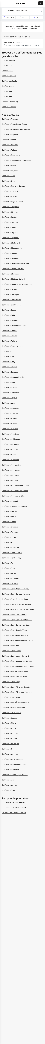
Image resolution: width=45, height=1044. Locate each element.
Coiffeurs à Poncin (9, 542)
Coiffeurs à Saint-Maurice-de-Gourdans (18, 666)
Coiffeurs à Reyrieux (10, 584)
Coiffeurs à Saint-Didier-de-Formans (16, 604)
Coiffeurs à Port (8, 563)
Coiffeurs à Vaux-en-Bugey (12, 759)
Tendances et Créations (12, 42)
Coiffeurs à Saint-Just (10, 646)
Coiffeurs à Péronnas (10, 578)
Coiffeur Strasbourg (10, 102)
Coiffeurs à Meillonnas (11, 439)
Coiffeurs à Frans (8, 351)
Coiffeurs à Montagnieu (11, 465)
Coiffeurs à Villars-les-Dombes (14, 764)
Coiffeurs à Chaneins (10, 258)
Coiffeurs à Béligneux (10, 207)
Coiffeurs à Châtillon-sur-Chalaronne (17, 284)
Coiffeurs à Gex (8, 356)
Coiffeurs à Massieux (10, 434)
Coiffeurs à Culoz (9, 315)
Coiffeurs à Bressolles (10, 191)
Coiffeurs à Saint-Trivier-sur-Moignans (17, 692)
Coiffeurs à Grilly (8, 362)
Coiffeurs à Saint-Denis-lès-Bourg (15, 599)
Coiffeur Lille (7, 65)
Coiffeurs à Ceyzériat (10, 233)
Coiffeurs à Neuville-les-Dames (14, 506)
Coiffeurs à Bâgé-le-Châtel (12, 202)
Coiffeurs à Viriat (8, 780)
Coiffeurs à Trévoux (9, 749)
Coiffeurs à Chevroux (10, 274)
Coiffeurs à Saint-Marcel (11, 651)
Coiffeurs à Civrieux (10, 289)
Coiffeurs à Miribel (9, 455)
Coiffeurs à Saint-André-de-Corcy (15, 589)
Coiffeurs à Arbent (9, 140)
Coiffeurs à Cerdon (9, 217)
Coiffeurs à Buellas (9, 196)
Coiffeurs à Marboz (9, 424)
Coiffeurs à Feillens (9, 341)
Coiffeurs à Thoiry (9, 728)
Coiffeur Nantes (8, 86)
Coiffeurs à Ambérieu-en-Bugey (14, 124)
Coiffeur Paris (7, 96)
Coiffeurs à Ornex (9, 522)
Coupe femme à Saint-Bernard (14, 807)
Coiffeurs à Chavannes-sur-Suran (15, 263)
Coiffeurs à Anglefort (10, 134)
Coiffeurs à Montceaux (11, 470)
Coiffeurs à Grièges (9, 367)
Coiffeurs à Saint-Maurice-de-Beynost (17, 661)
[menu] (3, 3)
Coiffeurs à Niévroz (9, 516)
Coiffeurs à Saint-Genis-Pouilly (14, 615)
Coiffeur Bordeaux (9, 60)
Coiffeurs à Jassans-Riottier (13, 377)
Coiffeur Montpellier (10, 81)
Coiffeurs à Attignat (9, 150)
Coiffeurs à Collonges (10, 294)
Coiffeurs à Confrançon (11, 305)
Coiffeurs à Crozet (9, 310)
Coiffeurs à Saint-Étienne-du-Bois (15, 702)
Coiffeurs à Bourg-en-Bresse (13, 186)
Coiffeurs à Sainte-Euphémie (13, 708)
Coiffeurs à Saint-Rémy (11, 682)
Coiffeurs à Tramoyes (10, 744)
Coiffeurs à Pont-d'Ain (10, 547)
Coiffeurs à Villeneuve (10, 769)
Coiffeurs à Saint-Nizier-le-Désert (15, 671)
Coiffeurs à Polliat (9, 537)
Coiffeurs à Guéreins (10, 372)
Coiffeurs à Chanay (9, 253)
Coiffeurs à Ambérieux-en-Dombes (16, 129)
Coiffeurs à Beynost (10, 171)
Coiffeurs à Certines (10, 222)
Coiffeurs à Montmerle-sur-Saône (15, 486)
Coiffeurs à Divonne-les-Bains (14, 325)
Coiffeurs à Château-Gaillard (13, 279)
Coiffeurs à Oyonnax (10, 527)
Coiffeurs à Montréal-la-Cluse (14, 496)
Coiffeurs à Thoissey (10, 733)
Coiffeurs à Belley (9, 165)
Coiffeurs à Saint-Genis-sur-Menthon (17, 620)
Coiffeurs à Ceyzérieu (10, 238)
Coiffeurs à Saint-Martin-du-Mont (15, 656)
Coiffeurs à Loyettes (10, 413)
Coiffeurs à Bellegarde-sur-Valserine (16, 160)
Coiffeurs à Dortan (9, 331)
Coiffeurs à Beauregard (11, 155)
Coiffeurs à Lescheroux (11, 408)
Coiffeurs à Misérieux (10, 460)
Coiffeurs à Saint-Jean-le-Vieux (14, 630)
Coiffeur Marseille (9, 76)
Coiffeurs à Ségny (9, 723)
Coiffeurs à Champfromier (12, 248)
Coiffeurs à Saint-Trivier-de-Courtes (16, 687)
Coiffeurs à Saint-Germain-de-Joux (16, 625)
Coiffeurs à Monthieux (11, 475)
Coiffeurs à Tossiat (9, 739)
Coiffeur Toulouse (9, 107)
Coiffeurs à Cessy (9, 227)
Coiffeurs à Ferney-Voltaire (12, 346)
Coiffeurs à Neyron (9, 511)
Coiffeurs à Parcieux (10, 532)
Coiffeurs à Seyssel (9, 718)
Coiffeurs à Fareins (9, 336)
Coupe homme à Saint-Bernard (14, 813)
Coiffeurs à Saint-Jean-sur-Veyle (15, 635)
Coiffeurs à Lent (8, 403)
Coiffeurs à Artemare (10, 145)
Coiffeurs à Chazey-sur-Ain (13, 269)
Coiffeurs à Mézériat (10, 501)
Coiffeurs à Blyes (8, 181)
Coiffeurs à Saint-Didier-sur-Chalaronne (18, 609)
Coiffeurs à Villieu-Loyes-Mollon (15, 775)
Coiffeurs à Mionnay (10, 449)
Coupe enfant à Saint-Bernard (14, 802)
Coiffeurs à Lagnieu (9, 398)
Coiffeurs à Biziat (8, 176)
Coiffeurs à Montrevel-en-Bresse (15, 491)
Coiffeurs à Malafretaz (10, 418)
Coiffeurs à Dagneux (10, 320)
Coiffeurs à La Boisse (10, 393)
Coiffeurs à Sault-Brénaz (11, 713)
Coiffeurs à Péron (9, 573)
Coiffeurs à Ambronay (10, 119)
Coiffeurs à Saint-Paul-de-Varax (14, 677)
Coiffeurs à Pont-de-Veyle (12, 558)
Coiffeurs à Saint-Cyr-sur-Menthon (16, 594)
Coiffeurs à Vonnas (9, 785)
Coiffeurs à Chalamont (11, 243)
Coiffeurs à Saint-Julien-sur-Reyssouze (17, 640)
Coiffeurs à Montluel (10, 480)
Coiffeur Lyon (7, 71)
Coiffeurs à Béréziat (9, 212)
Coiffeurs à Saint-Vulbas (11, 697)
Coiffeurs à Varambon (10, 754)
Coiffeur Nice (7, 91)
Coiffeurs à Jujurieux (10, 387)
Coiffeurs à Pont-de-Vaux (12, 553)
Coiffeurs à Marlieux (10, 429)
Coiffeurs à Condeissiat (11, 300)
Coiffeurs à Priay (8, 568)
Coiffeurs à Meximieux (11, 444)
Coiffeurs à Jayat (8, 382)
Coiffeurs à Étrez (8, 790)
